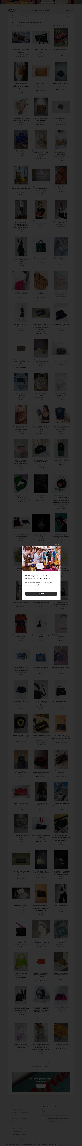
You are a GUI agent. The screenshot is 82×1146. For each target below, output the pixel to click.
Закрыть (56, 544)
